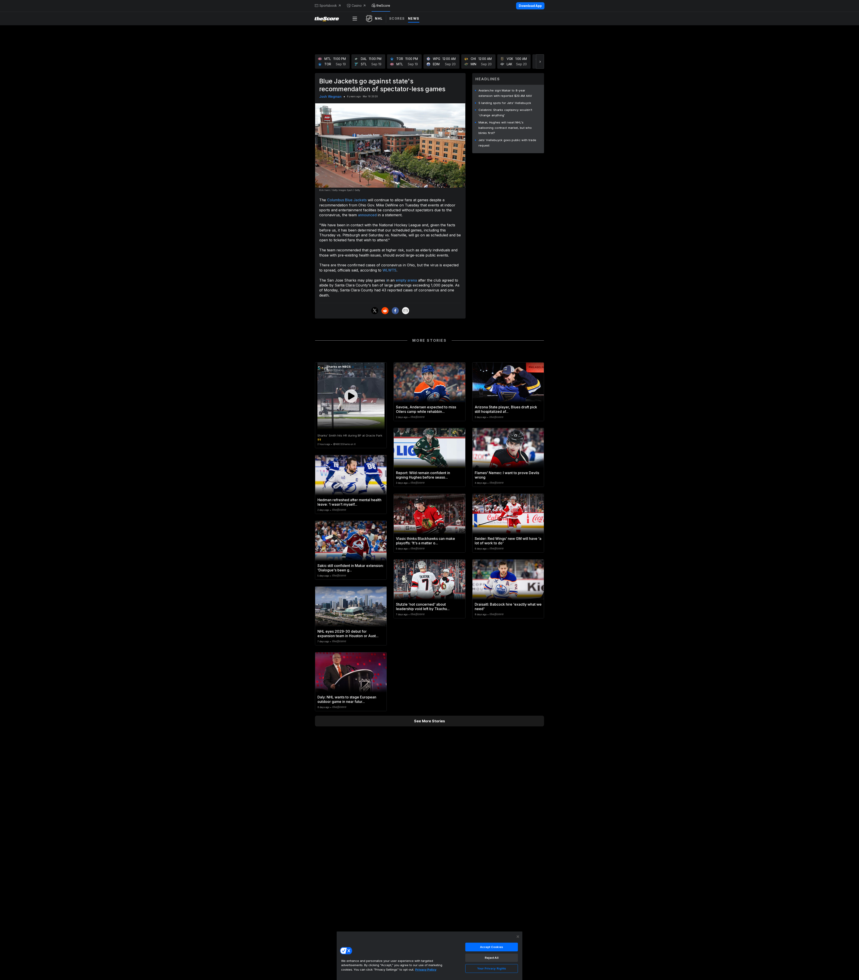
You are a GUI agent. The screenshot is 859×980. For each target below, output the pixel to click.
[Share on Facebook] (395, 310)
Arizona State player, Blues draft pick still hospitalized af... (506, 409)
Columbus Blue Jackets (347, 200)
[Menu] (355, 18)
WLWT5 (389, 270)
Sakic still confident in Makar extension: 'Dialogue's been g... (350, 567)
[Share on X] (374, 310)
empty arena (406, 280)
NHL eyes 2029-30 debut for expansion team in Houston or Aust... (347, 633)
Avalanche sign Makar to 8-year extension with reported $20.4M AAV (505, 93)
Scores (397, 18)
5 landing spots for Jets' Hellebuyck (504, 103)
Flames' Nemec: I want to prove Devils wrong (507, 475)
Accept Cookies (491, 947)
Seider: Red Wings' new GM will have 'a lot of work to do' (508, 540)
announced (367, 215)
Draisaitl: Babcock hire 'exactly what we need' (508, 606)
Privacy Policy (425, 969)
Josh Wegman (330, 96)
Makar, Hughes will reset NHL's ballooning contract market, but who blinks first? (505, 128)
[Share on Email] (405, 310)
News (413, 18)
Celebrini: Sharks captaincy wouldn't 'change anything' (505, 112)
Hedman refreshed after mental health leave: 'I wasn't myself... (349, 502)
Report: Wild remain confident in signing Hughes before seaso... (423, 475)
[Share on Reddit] (385, 310)
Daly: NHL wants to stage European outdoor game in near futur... (346, 699)
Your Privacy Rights (491, 968)
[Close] (518, 936)
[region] (429, 955)
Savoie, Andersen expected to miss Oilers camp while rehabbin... (426, 409)
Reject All (492, 957)
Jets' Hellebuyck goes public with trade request (507, 142)
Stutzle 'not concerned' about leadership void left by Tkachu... (423, 606)
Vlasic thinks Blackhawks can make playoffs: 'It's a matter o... (425, 540)
